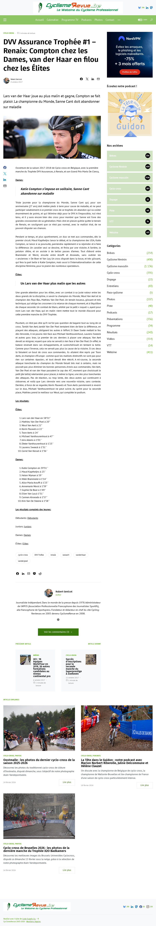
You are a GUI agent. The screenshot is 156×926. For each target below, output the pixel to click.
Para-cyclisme (114, 292)
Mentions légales (33, 922)
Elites (25, 543)
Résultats (112, 332)
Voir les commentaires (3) (56, 632)
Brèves (36, 655)
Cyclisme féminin (117, 259)
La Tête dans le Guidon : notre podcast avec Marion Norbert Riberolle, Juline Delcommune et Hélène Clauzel (114, 763)
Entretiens (113, 286)
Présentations (114, 319)
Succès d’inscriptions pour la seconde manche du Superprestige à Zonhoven (74, 666)
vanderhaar (81, 555)
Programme (113, 325)
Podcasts (112, 312)
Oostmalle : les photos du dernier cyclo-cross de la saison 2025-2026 (39, 761)
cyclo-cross (23, 555)
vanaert (66, 555)
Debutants (32, 517)
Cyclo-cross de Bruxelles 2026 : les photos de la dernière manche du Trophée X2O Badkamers (36, 849)
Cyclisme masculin (117, 266)
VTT (109, 345)
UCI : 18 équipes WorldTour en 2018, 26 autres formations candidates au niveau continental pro (41, 667)
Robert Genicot (16, 79)
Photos (111, 299)
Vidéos (111, 339)
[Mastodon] (151, 7)
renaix (53, 555)
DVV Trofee (39, 555)
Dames (27, 535)
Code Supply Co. (29, 919)
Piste (110, 305)
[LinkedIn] (147, 7)
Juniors (27, 526)
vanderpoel (23, 561)
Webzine (112, 352)
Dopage (111, 279)
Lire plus (67, 782)
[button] (4, 20)
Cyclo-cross (8, 33)
